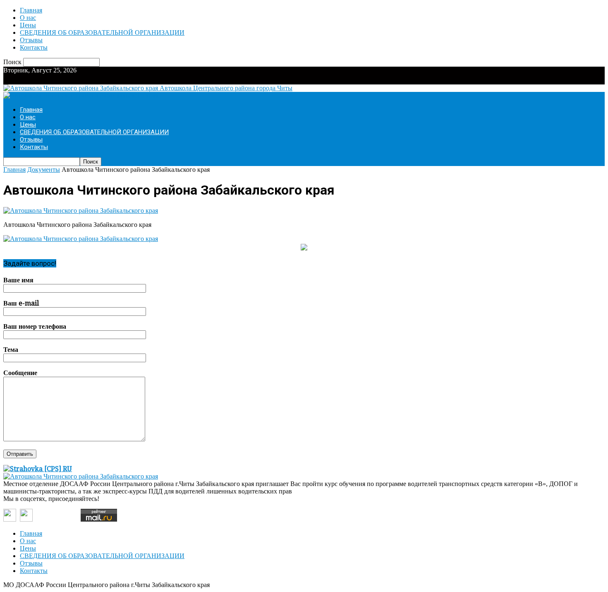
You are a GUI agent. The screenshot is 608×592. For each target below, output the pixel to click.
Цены (28, 25)
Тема (10, 350)
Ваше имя (18, 280)
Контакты (34, 47)
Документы (43, 169)
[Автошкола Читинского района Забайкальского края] (80, 210)
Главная (31, 10)
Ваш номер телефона (34, 326)
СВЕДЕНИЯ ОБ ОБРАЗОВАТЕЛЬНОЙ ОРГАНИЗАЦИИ (102, 32)
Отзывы (31, 39)
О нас (28, 17)
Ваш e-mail (21, 303)
